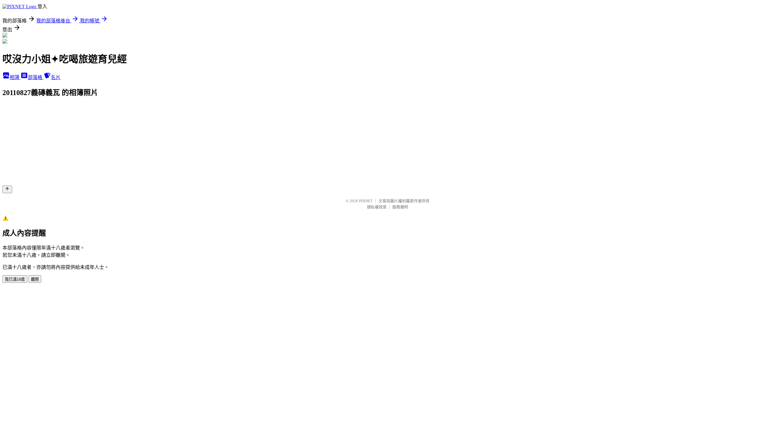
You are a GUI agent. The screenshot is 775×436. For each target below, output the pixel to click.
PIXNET (366, 201)
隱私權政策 (377, 207)
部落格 (36, 77)
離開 (35, 279)
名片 (56, 77)
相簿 (15, 77)
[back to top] (7, 189)
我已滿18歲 (15, 279)
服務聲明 (400, 207)
